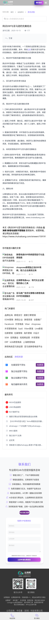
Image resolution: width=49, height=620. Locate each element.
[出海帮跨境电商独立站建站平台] (8, 3)
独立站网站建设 (19, 605)
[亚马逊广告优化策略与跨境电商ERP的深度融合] (9, 296)
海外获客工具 (28, 603)
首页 (12, 12)
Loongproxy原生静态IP (15, 603)
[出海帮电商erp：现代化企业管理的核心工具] (9, 283)
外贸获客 (23, 600)
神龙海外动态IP (40, 600)
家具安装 (30, 600)
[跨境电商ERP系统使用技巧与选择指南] (9, 257)
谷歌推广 (8, 600)
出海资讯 (21, 12)
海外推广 (16, 600)
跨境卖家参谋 (38, 603)
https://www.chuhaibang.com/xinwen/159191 (24, 236)
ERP (29, 49)
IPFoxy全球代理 (31, 605)
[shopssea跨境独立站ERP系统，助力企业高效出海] (9, 270)
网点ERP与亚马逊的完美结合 (21, 227)
